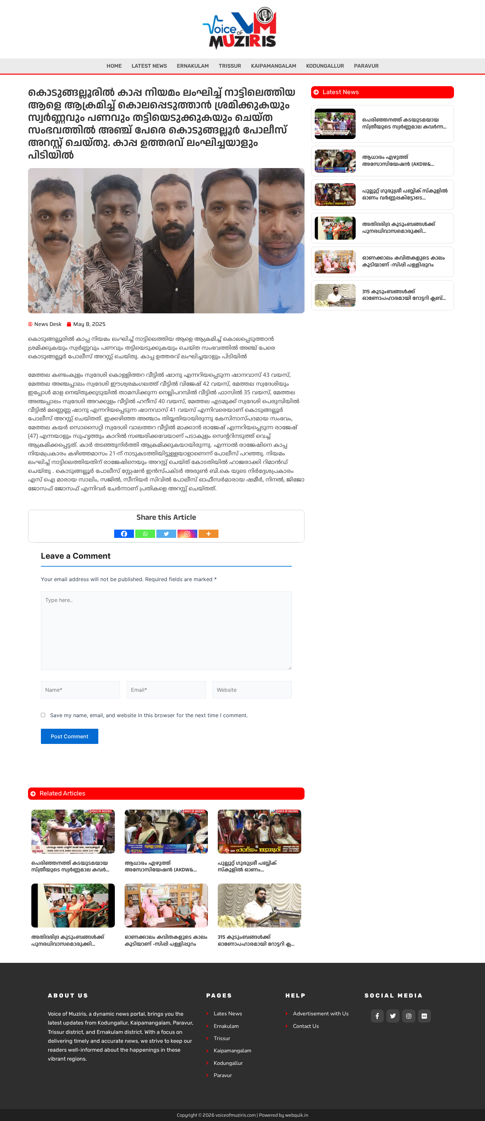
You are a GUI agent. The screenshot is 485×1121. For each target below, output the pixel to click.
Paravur (366, 66)
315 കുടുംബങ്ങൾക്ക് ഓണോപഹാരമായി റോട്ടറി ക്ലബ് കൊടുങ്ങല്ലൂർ (258, 944)
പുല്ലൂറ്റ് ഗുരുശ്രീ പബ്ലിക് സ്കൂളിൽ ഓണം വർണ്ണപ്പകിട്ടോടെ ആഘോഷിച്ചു (258, 870)
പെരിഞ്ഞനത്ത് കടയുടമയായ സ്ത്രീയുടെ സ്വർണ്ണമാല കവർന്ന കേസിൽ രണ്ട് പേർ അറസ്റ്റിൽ (71, 870)
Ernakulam (193, 66)
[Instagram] (187, 534)
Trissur (230, 66)
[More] (208, 534)
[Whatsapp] (145, 534)
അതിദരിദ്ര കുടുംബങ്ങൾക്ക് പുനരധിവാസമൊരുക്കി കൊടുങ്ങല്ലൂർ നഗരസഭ (67, 944)
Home (114, 66)
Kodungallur (325, 66)
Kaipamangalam (273, 66)
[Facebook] (124, 534)
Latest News (149, 66)
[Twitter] (166, 534)
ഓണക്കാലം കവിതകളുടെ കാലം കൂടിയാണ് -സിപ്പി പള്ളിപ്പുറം (166, 940)
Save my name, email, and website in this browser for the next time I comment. (149, 715)
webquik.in (296, 1115)
